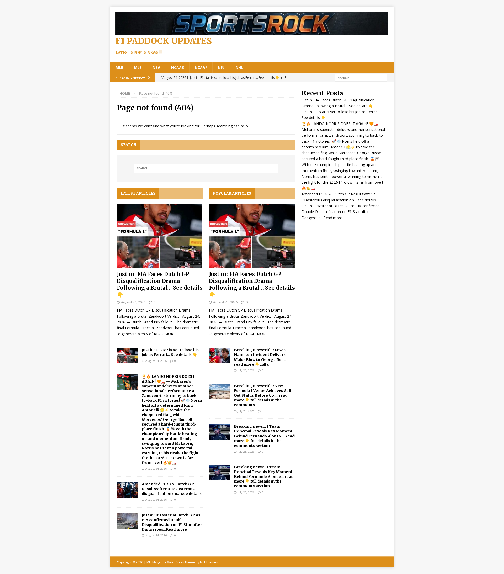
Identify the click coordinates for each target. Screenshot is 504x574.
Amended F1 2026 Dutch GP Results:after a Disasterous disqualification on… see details (172, 489)
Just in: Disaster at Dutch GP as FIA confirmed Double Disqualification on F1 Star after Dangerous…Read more (172, 522)
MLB (119, 67)
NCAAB (177, 67)
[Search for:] (361, 77)
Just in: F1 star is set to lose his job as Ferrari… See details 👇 (170, 352)
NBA (156, 67)
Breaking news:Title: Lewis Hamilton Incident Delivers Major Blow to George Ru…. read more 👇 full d (260, 357)
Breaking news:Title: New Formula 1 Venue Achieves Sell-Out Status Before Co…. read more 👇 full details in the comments (263, 395)
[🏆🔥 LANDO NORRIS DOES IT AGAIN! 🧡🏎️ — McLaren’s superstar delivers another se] (127, 382)
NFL (221, 67)
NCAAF (201, 67)
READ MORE (164, 333)
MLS (138, 67)
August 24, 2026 (133, 302)
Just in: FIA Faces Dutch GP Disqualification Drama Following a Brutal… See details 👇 (160, 284)
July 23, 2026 (246, 370)
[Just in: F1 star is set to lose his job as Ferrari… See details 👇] (127, 355)
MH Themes (209, 562)
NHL (239, 67)
